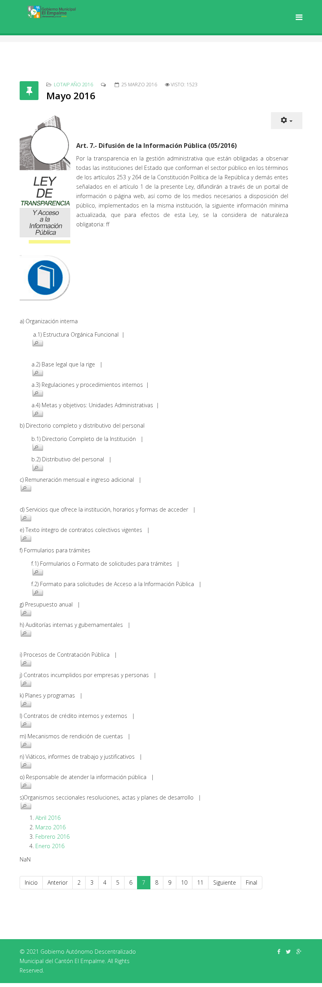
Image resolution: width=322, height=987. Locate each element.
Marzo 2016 (50, 827)
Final (251, 882)
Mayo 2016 (70, 95)
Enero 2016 (49, 846)
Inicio (31, 882)
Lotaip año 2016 (73, 84)
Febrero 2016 (52, 836)
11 (200, 882)
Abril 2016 (47, 817)
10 (184, 882)
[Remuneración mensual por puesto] (137, 488)
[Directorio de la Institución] (143, 447)
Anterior (58, 882)
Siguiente (224, 882)
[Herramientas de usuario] (286, 120)
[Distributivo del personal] (143, 467)
